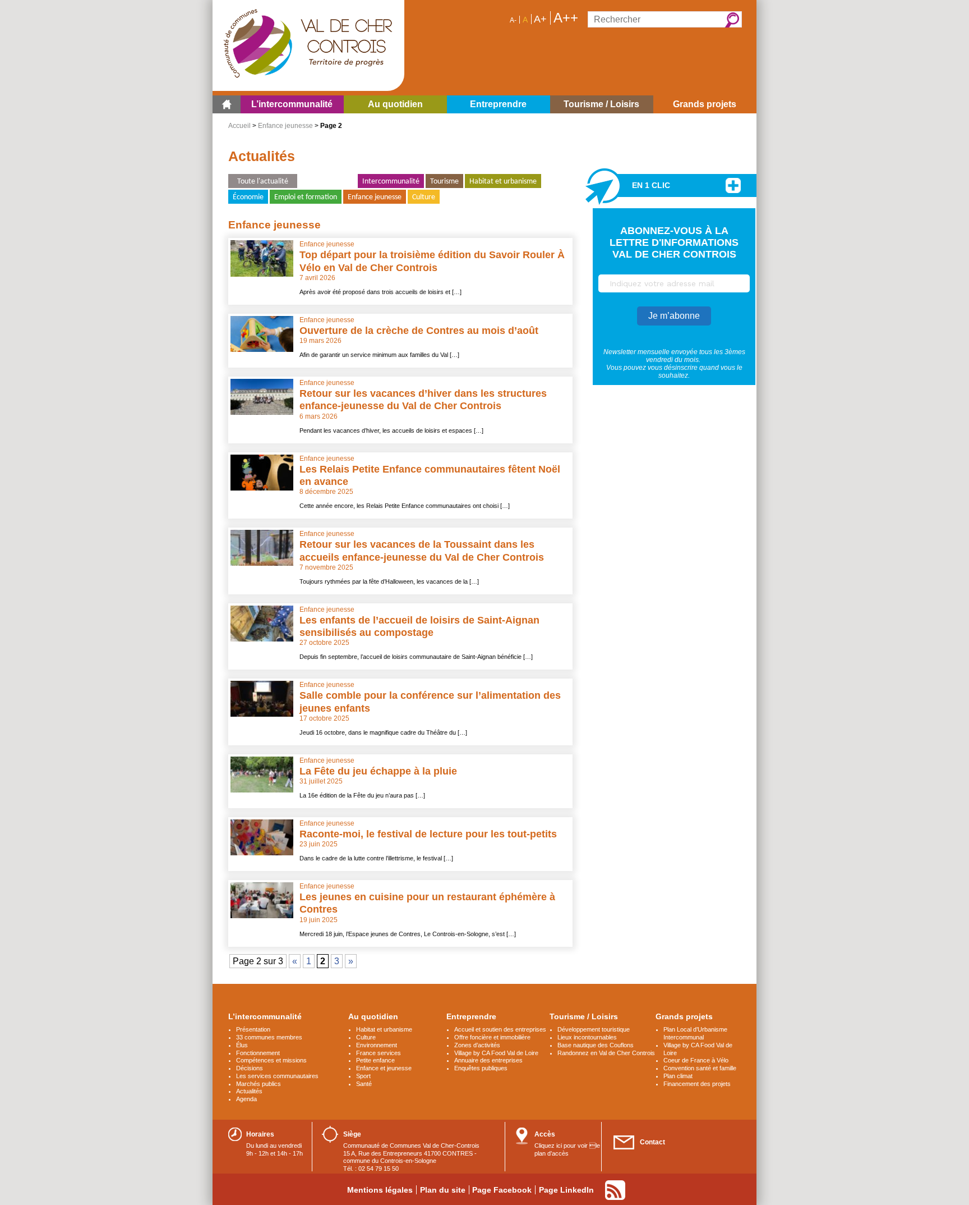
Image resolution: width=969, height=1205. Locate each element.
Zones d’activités (477, 1045)
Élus (242, 1045)
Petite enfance (375, 1060)
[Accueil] (227, 104)
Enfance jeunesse (285, 126)
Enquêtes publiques (480, 1068)
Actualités (249, 1091)
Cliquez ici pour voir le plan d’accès (567, 1149)
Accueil (239, 126)
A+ (540, 19)
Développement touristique (593, 1029)
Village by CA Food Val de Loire (496, 1053)
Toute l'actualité (262, 181)
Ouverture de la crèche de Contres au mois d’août (418, 330)
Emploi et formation (305, 197)
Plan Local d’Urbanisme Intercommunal (695, 1033)
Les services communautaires (277, 1076)
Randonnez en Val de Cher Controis (606, 1053)
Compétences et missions (271, 1060)
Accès (544, 1134)
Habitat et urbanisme (503, 181)
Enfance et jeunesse (384, 1068)
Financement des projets (697, 1083)
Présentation (253, 1029)
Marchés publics (258, 1083)
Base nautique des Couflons (595, 1045)
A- (513, 20)
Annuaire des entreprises (488, 1060)
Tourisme (444, 181)
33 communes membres (269, 1037)
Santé (364, 1083)
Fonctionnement (258, 1053)
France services (378, 1053)
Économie (248, 197)
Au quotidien (373, 1016)
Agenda (246, 1099)
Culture (423, 197)
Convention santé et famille (699, 1068)
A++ (565, 18)
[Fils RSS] (615, 1190)
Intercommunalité (390, 181)
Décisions (249, 1068)
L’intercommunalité (265, 1016)
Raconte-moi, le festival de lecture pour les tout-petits (428, 834)
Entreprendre (471, 1016)
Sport (363, 1076)
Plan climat (678, 1076)
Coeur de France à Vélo (695, 1060)
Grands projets (684, 1016)
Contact (652, 1142)
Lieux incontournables (587, 1037)
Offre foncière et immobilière (492, 1037)
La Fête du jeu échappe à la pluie (378, 771)
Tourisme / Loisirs (584, 1016)
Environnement (327, 181)
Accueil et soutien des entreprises (500, 1029)
